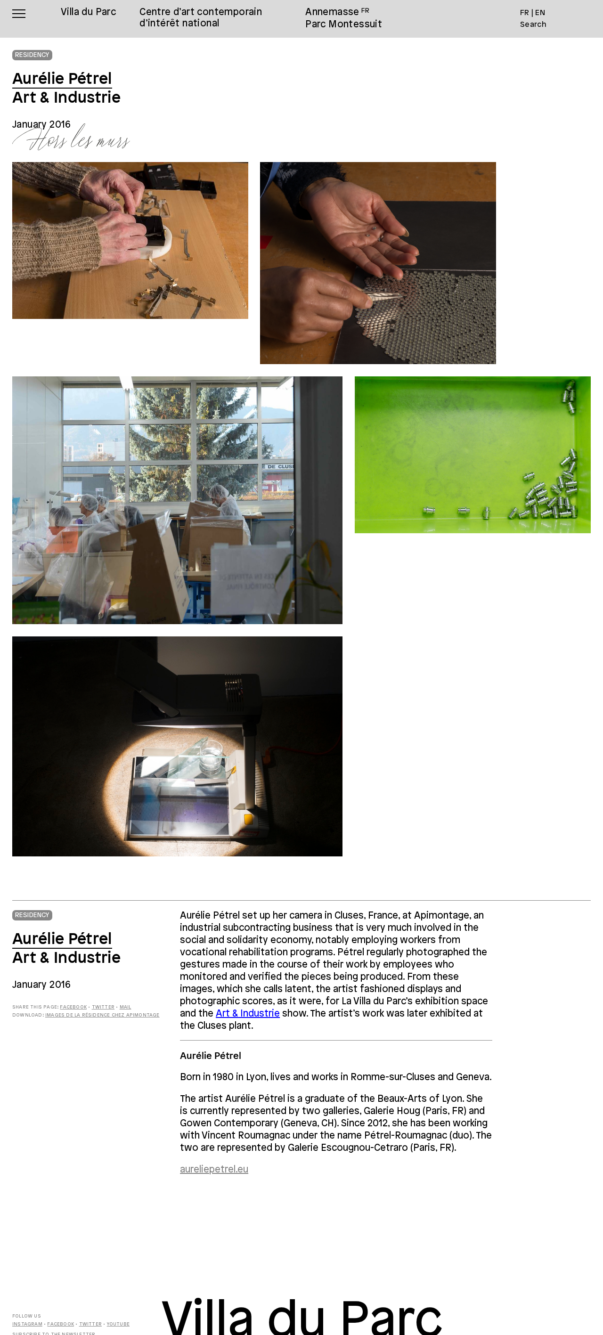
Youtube (118, 1324)
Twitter (103, 1007)
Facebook (73, 1007)
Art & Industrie (248, 1014)
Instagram (27, 1324)
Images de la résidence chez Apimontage (102, 1015)
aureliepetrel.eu (214, 1170)
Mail (125, 1007)
